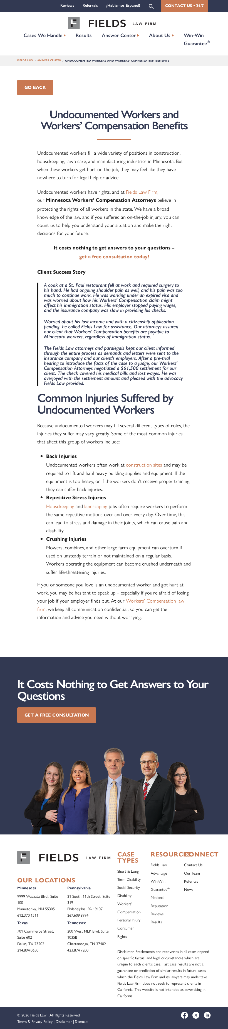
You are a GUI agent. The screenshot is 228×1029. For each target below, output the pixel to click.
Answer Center (119, 35)
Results (84, 35)
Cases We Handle (43, 35)
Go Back (35, 87)
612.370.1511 (27, 915)
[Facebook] (184, 1015)
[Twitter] (195, 1015)
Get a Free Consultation (56, 715)
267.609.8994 (77, 915)
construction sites (144, 464)
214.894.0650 (27, 950)
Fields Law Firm (141, 191)
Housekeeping (60, 506)
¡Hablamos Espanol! (123, 5)
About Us (159, 35)
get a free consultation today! (114, 257)
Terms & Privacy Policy (35, 1021)
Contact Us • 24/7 (184, 5)
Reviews (67, 5)
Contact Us (193, 864)
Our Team (192, 873)
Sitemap (81, 1021)
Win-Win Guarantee (197, 39)
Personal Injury (128, 920)
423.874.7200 (77, 950)
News (188, 889)
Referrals (90, 5)
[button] (151, 6)
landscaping (95, 506)
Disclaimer (64, 1021)
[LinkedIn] (207, 1015)
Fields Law (25, 60)
